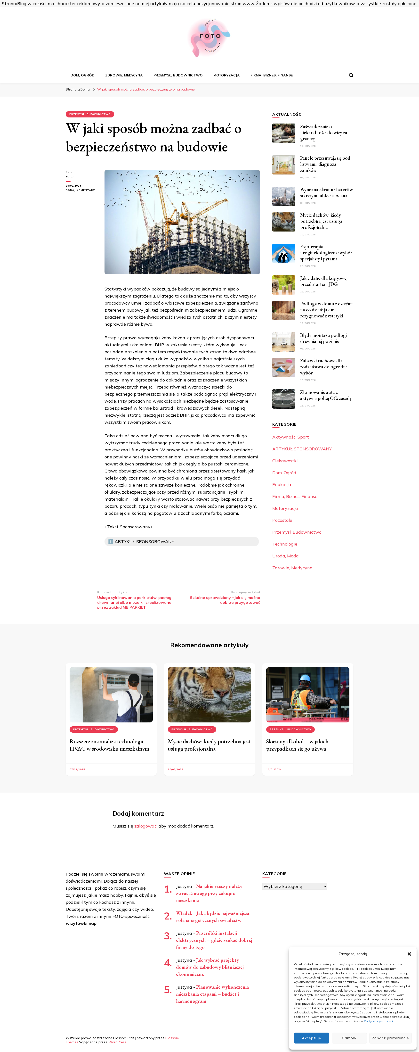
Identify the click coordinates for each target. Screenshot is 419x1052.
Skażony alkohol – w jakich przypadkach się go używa (297, 744)
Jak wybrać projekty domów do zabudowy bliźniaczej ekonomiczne (210, 967)
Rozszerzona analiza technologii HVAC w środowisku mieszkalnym (109, 744)
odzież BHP (177, 415)
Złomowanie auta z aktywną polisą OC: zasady (326, 395)
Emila (70, 176)
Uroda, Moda (285, 556)
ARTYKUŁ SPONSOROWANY (302, 449)
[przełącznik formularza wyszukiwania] (351, 75)
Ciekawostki (285, 461)
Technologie (284, 544)
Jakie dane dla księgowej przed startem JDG (323, 281)
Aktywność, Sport (290, 437)
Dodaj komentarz (81, 190)
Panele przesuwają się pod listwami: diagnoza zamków (325, 164)
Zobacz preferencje (390, 1038)
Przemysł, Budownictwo (178, 75)
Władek (184, 913)
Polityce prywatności (378, 1021)
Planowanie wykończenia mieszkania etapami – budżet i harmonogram (212, 994)
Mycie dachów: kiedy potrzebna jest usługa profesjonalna (321, 221)
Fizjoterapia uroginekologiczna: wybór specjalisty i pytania (326, 252)
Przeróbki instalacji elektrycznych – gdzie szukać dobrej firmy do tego (214, 940)
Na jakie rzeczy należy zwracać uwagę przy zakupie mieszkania (209, 893)
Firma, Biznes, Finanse (271, 75)
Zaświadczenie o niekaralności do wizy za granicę (323, 132)
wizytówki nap (81, 923)
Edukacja (281, 484)
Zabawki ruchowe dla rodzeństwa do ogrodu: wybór (323, 366)
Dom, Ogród (83, 75)
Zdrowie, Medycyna (124, 75)
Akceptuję (311, 1038)
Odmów (349, 1038)
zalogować (145, 826)
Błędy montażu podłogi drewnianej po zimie (323, 338)
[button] (409, 954)
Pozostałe (282, 520)
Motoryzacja (226, 75)
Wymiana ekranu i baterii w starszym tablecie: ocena (326, 192)
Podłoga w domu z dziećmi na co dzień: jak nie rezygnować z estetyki (326, 309)
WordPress (117, 1042)
